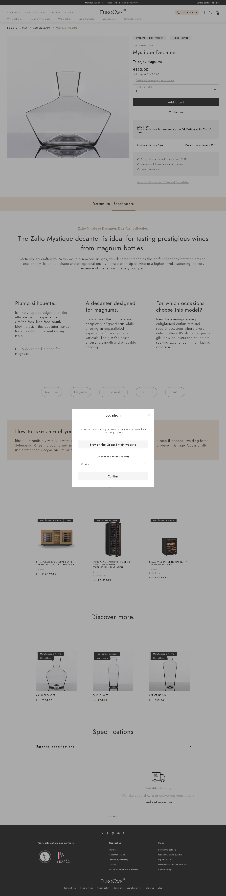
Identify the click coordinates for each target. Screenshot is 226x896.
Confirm (113, 476)
